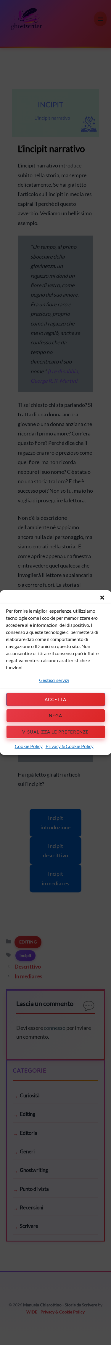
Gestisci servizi (54, 680)
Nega (55, 715)
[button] (102, 598)
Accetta (55, 699)
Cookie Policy (29, 746)
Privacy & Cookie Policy (70, 746)
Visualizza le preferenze (55, 731)
